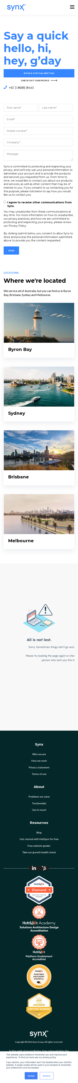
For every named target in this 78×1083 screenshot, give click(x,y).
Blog (39, 832)
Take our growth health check (39, 852)
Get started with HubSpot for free (39, 839)
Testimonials (39, 803)
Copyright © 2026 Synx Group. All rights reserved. (39, 1042)
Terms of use (39, 773)
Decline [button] (46, 1075)
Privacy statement (39, 767)
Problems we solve (39, 796)
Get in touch (39, 809)
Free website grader (39, 845)
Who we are (39, 754)
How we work (39, 760)
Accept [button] (31, 1075)
